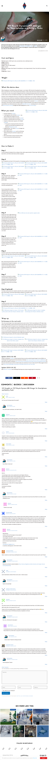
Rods (7, 396)
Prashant (36, 100)
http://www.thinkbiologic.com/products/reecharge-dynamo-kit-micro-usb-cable (19, 364)
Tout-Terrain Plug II (32, 105)
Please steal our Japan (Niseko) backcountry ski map (41, 716)
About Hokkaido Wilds (43, 731)
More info (35, 758)
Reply (46, 402)
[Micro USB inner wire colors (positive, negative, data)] (29, 212)
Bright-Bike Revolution (27, 103)
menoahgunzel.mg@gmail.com (8, 544)
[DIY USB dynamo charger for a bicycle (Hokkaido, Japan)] (12, 337)
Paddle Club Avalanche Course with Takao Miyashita (24, 716)
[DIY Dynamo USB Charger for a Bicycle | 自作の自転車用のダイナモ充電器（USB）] (18, 80)
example (13, 113)
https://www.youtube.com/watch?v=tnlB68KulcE (35, 359)
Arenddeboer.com (28, 46)
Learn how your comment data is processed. (24, 695)
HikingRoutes (31, 731)
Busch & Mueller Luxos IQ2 (8, 105)
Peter (36, 46)
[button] (2, 6)
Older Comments (5, 393)
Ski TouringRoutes (6, 731)
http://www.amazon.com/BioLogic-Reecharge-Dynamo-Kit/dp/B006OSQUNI (31, 361)
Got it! (43, 758)
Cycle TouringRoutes (18, 731)
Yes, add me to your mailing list (9, 690)
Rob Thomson (9, 40)
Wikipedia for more (12, 126)
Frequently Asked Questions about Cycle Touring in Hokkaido (8, 716)
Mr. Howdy (21, 46)
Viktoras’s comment (7, 369)
